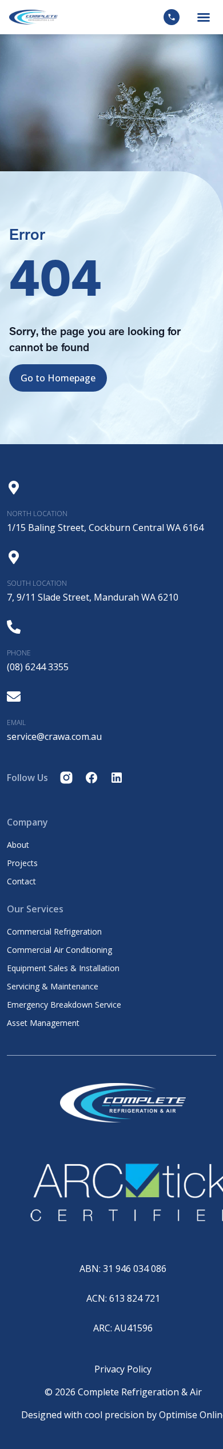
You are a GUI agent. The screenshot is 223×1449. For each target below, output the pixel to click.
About (18, 845)
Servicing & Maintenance (52, 986)
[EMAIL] (14, 696)
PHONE (19, 653)
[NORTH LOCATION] (14, 487)
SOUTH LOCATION (37, 583)
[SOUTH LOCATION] (14, 557)
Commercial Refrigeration (54, 931)
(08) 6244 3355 (38, 667)
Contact (21, 881)
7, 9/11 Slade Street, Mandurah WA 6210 (92, 597)
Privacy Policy (123, 1369)
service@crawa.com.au (54, 736)
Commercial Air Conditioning (59, 950)
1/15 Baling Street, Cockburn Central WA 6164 (105, 527)
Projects (22, 863)
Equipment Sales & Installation (63, 968)
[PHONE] (14, 627)
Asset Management (43, 1023)
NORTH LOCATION (37, 513)
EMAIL (16, 722)
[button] (203, 17)
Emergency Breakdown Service (64, 1004)
